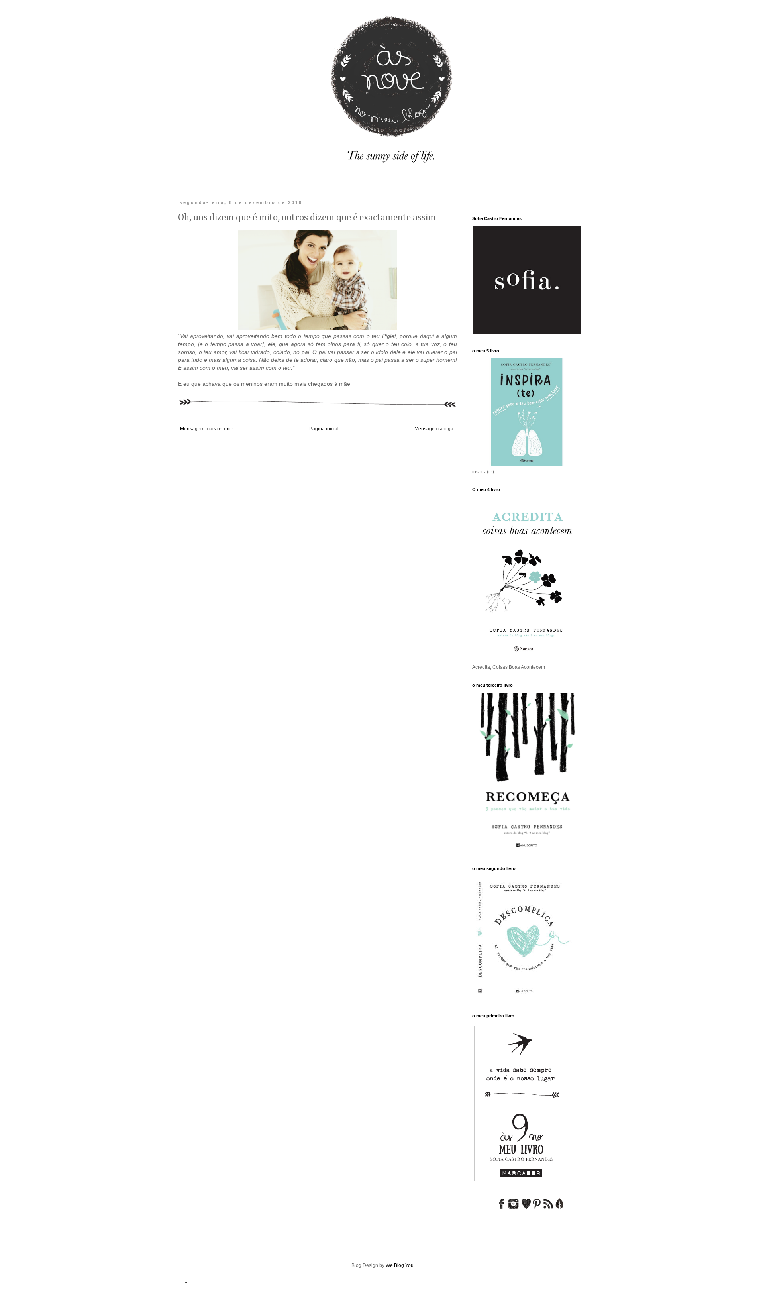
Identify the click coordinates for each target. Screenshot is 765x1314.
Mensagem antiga (433, 429)
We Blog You (400, 1265)
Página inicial (324, 429)
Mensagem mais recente (206, 429)
